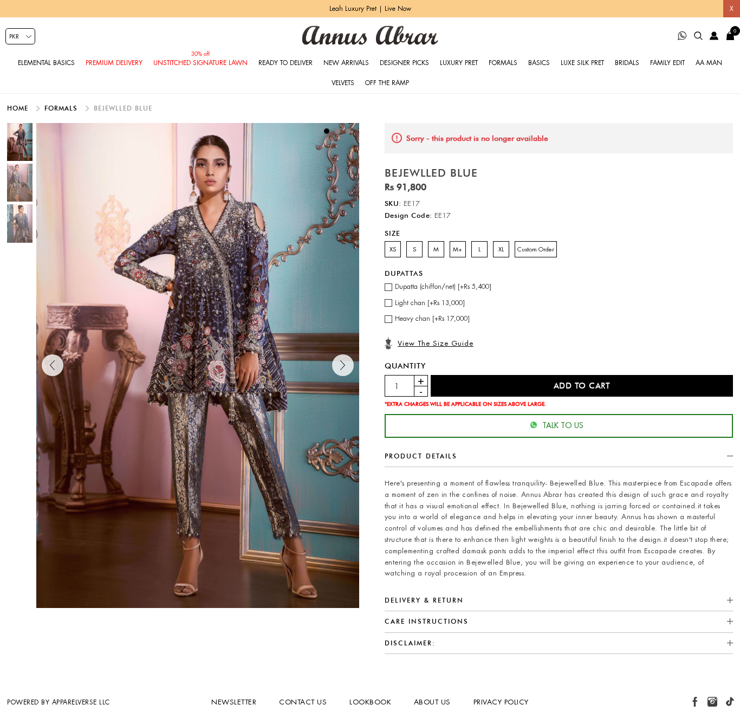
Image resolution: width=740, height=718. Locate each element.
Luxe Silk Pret (582, 63)
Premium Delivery (114, 63)
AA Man (709, 63)
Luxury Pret (459, 63)
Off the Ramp (387, 83)
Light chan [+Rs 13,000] (430, 303)
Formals (503, 63)
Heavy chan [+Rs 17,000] (432, 318)
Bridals (627, 63)
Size (392, 233)
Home (19, 108)
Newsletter (233, 702)
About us (432, 702)
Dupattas (404, 273)
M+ (457, 249)
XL (501, 249)
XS (393, 249)
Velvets (343, 83)
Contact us (303, 702)
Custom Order (535, 249)
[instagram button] (712, 702)
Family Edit (667, 63)
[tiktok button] (730, 702)
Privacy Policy (501, 702)
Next (343, 365)
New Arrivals (346, 63)
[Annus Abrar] (370, 35)
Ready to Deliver (285, 63)
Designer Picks (404, 63)
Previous (52, 365)
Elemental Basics (46, 63)
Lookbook (370, 702)
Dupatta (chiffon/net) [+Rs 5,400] (443, 286)
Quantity (405, 365)
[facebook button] (695, 702)
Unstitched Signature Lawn (200, 63)
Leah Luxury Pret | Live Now (370, 8)
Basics (539, 63)
